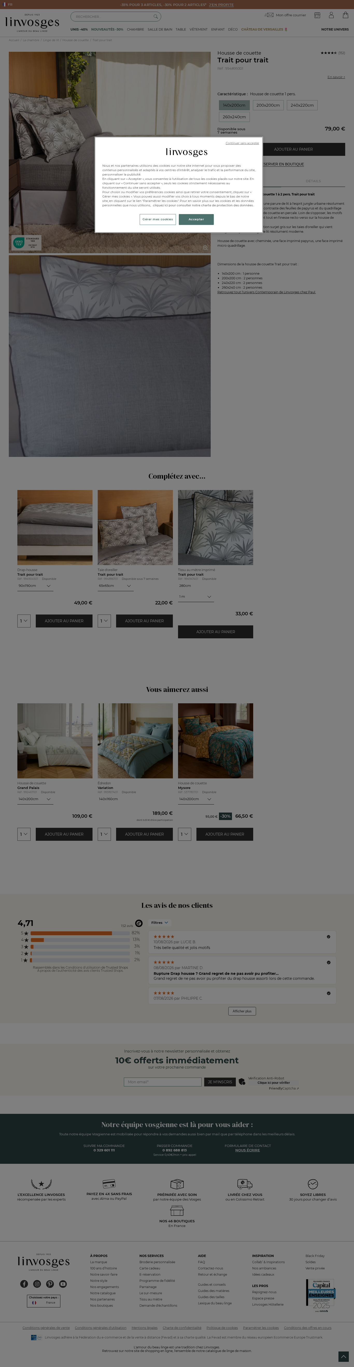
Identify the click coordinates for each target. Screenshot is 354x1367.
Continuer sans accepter (242, 143)
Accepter (196, 219)
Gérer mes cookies (158, 219)
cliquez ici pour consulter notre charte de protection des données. (203, 205)
